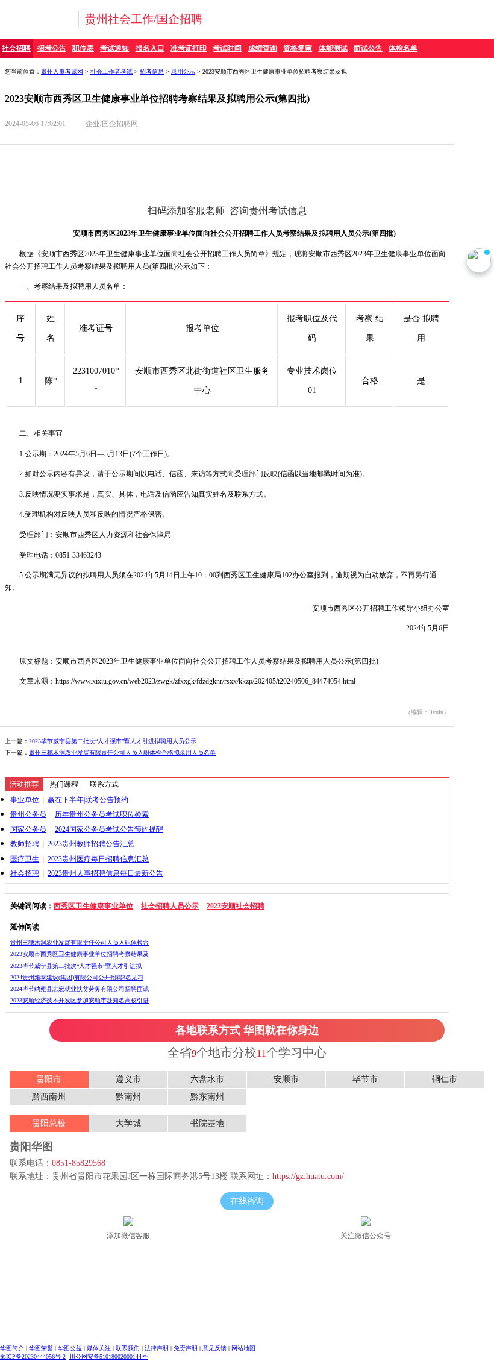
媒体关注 (99, 1348)
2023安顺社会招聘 (235, 906)
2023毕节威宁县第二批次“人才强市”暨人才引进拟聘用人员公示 (112, 741)
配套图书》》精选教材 (343, 179)
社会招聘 (16, 48)
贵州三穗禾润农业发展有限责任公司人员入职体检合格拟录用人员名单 (122, 752)
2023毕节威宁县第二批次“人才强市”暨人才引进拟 (76, 966)
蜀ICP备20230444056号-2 (33, 1356)
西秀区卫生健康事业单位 (93, 906)
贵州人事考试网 (62, 71)
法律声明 (157, 1348)
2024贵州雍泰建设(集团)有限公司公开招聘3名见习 (76, 977)
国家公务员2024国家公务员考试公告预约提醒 (86, 829)
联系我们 (128, 1348)
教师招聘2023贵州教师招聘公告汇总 (72, 843)
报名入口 (150, 48)
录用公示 (183, 71)
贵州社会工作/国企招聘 (143, 19)
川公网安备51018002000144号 (108, 1356)
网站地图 (243, 1348)
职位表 (83, 48)
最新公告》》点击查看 (113, 155)
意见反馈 (214, 1348)
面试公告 (368, 48)
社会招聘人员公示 (170, 906)
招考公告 (51, 48)
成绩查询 (262, 48)
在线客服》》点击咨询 (343, 155)
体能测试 (333, 48)
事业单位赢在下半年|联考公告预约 (69, 799)
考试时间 (227, 48)
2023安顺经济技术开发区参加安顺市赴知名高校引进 (79, 1000)
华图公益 (70, 1348)
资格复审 (297, 48)
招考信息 (152, 71)
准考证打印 (188, 48)
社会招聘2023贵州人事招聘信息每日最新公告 (86, 873)
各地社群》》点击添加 (113, 179)
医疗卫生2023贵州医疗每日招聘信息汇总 (79, 859)
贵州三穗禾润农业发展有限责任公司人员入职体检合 (79, 942)
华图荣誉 (41, 1348)
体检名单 (403, 48)
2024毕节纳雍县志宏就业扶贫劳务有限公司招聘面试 (79, 988)
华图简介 (12, 1348)
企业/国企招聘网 (112, 123)
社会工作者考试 (111, 71)
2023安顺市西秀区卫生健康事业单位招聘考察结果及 (79, 954)
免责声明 (186, 1348)
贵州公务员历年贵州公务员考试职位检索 (79, 814)
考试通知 (114, 48)
